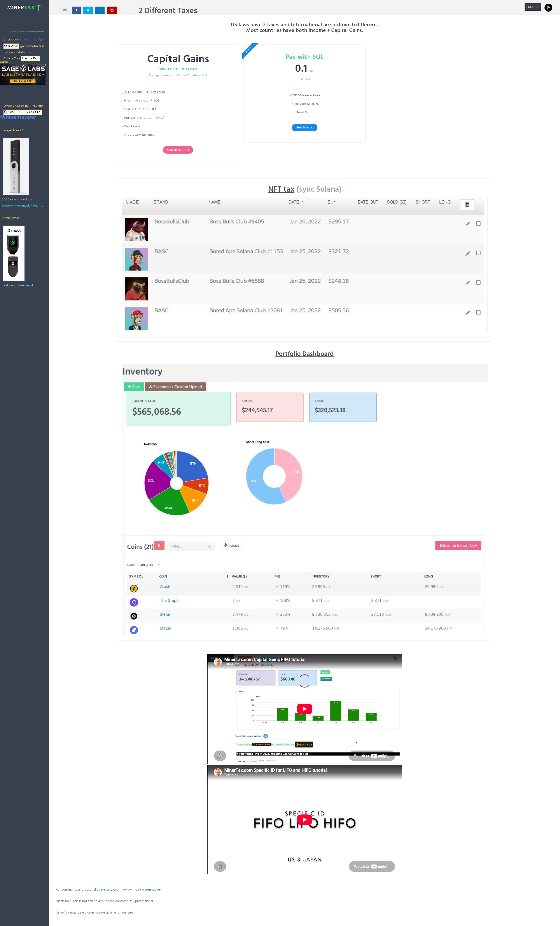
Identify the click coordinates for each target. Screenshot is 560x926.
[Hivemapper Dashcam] (18, 117)
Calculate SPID (178, 150)
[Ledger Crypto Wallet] (15, 166)
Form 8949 (157, 92)
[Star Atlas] (23, 74)
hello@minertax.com (106, 889)
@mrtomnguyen (150, 889)
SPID (125, 92)
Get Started (304, 127)
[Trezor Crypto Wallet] (13, 253)
